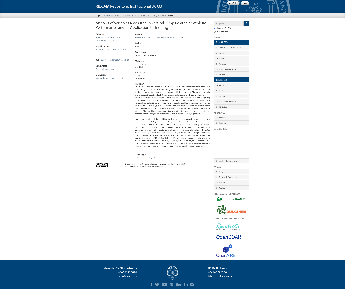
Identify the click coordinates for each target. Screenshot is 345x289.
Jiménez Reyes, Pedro (143, 38)
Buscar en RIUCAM (224, 28)
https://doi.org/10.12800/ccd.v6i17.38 (114, 60)
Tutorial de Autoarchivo (228, 177)
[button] (233, 3)
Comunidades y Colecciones (230, 48)
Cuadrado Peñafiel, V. (161, 38)
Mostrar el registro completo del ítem (110, 78)
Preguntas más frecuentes (229, 172)
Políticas (222, 183)
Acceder (222, 118)
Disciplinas (223, 75)
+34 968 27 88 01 (127, 272)
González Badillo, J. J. (178, 38)
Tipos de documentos (228, 69)
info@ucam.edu (128, 276)
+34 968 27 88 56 (217, 272)
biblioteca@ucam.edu (220, 276)
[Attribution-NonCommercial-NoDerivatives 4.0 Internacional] (108, 165)
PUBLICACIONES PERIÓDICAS (128, 16)
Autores (222, 53)
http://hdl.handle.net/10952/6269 (112, 49)
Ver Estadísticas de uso (105, 69)
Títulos (222, 59)
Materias (222, 64)
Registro (222, 123)
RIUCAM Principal (107, 16)
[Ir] (246, 23)
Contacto (223, 188)
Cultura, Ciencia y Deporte (153, 16)
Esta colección (222, 32)
